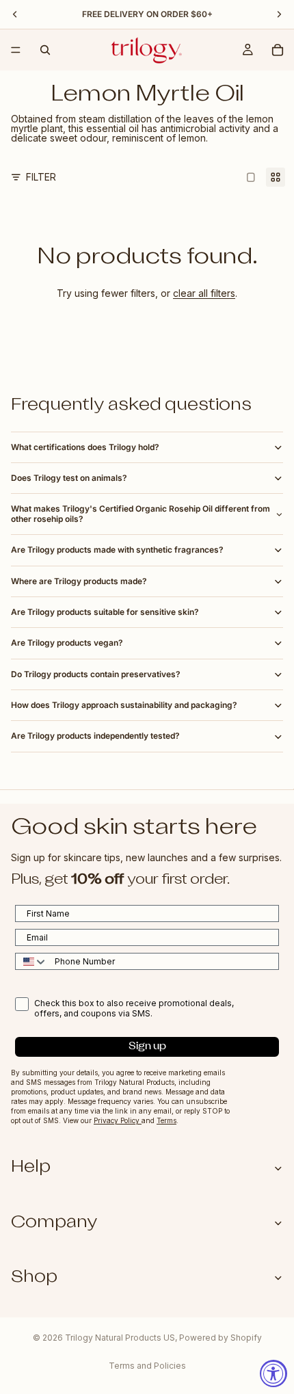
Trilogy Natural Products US (120, 1337)
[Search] (45, 50)
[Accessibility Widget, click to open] (273, 1373)
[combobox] (32, 961)
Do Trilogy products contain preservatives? (96, 674)
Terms (166, 1120)
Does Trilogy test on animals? (69, 478)
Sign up (147, 1046)
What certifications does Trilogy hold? (85, 447)
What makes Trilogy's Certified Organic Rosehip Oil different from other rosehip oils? (140, 513)
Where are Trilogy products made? (79, 581)
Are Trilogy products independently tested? (95, 736)
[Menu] (15, 50)
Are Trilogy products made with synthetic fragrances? (117, 549)
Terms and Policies (147, 1365)
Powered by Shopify (220, 1337)
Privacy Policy (118, 1120)
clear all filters (204, 293)
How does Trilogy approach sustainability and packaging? (124, 705)
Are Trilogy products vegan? (67, 642)
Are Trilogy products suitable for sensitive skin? (105, 612)
